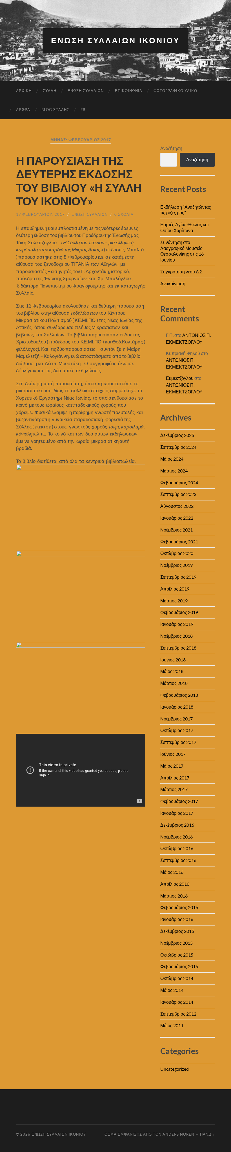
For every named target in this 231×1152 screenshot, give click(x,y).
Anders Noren (178, 1134)
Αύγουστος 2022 (177, 506)
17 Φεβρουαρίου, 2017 (40, 214)
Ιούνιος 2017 (173, 754)
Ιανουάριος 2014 (176, 1002)
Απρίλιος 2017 (174, 777)
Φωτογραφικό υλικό (175, 90)
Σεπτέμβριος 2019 (178, 577)
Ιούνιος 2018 (173, 659)
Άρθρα (23, 109)
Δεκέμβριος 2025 (177, 435)
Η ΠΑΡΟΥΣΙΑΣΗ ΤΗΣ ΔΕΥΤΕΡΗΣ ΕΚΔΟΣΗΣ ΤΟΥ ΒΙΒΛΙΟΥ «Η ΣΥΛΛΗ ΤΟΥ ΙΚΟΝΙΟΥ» (79, 181)
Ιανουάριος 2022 (176, 518)
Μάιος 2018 (171, 671)
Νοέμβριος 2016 (176, 836)
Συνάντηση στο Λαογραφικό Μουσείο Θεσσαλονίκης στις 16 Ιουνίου (182, 250)
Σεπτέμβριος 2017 (178, 742)
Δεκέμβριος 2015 (177, 931)
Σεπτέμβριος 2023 (178, 494)
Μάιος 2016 (171, 872)
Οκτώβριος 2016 (176, 848)
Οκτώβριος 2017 (176, 730)
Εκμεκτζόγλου (180, 378)
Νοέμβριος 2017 (176, 718)
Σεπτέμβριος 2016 (178, 860)
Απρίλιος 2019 (174, 588)
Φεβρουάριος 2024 (179, 482)
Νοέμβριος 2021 (176, 529)
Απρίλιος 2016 (174, 884)
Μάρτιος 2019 (174, 600)
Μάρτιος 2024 (174, 470)
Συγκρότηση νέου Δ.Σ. (181, 271)
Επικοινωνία (128, 90)
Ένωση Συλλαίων (86, 90)
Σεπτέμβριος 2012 (178, 1013)
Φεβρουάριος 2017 (179, 801)
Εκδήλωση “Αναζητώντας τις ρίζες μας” (185, 209)
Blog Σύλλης (55, 109)
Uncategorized (174, 1069)
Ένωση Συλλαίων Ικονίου (115, 40)
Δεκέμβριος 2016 (177, 824)
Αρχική (24, 90)
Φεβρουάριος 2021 (179, 541)
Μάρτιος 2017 (174, 789)
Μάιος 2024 (171, 458)
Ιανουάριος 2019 (176, 624)
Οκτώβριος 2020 (176, 553)
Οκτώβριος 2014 (176, 978)
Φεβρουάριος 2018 (179, 695)
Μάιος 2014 (171, 990)
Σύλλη (49, 90)
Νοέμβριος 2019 (176, 565)
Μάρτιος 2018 (174, 683)
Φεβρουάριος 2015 (179, 966)
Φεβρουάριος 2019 (179, 612)
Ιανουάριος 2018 (176, 706)
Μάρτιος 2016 (174, 895)
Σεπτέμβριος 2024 (178, 447)
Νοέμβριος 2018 (176, 636)
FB (83, 109)
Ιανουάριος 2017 (176, 813)
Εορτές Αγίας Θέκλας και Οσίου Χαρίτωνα (184, 227)
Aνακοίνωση (172, 283)
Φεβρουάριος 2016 (179, 907)
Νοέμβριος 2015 (176, 943)
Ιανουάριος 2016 (176, 919)
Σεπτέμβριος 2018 (178, 647)
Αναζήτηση (171, 148)
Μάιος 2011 (171, 1025)
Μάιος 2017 (171, 765)
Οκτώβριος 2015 (176, 954)
